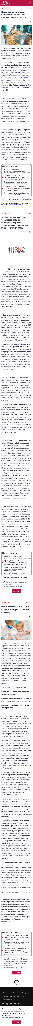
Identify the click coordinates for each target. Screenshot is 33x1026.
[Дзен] (7, 1004)
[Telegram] (3, 1004)
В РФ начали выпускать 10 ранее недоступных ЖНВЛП (16, 194)
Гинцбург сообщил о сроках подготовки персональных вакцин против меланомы (17, 188)
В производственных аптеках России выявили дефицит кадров (16, 183)
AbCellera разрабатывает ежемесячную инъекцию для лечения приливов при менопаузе (17, 171)
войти (3, 205)
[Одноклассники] (19, 1004)
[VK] (11, 1004)
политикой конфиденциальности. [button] (12, 1017)
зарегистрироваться (16, 205)
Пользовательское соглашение (13, 996)
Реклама (16, 993)
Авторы (24, 993)
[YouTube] (15, 1004)
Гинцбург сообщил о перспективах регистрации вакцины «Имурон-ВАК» (14, 177)
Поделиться (14, 200)
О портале (6, 993)
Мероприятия (7, 999)
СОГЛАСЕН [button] (16, 1022)
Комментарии (27, 200)
